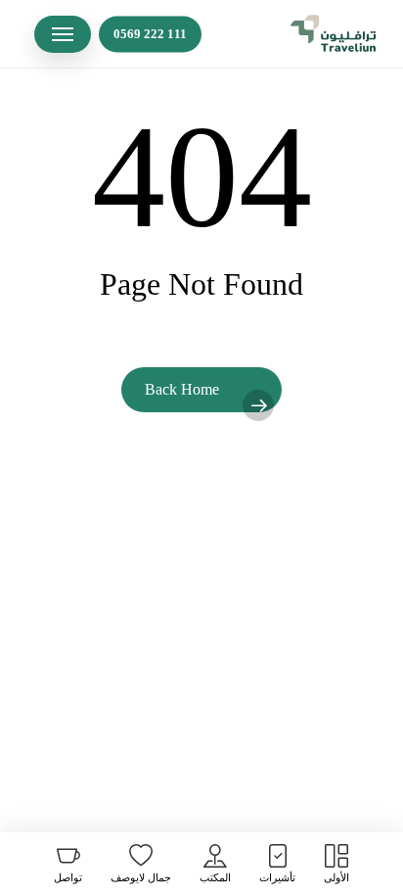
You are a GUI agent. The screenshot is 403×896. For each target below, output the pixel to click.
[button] (62, 34)
